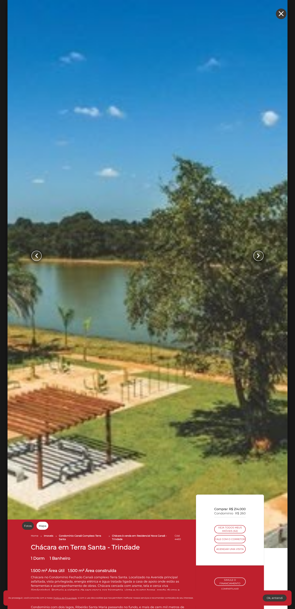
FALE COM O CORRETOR (230, 562)
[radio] (28, 525)
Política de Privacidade (65, 598)
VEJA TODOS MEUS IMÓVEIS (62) (230, 552)
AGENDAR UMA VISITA (230, 572)
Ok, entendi (275, 598)
